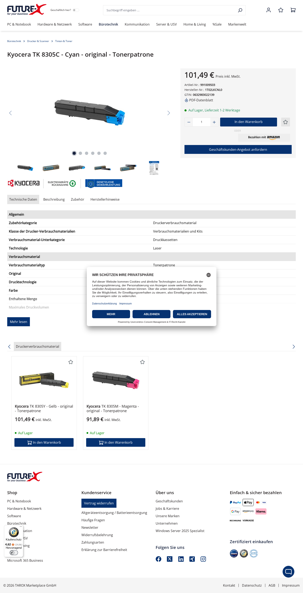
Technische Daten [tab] (23, 199)
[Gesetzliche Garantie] (103, 183)
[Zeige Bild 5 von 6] (99, 153)
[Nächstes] (169, 112)
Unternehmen (167, 523)
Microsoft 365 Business (25, 560)
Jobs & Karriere (167, 508)
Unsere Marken (168, 516)
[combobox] (169, 10)
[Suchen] (240, 10)
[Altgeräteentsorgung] (62, 183)
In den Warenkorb (249, 121)
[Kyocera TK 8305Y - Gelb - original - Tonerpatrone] (44, 380)
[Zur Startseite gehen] (26, 9)
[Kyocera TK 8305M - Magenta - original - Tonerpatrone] (116, 380)
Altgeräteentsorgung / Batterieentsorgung (114, 512)
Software (14, 516)
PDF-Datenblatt (200, 100)
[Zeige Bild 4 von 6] (92, 153)
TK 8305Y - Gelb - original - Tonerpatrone (44, 408)
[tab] (54, 199)
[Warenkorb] (292, 10)
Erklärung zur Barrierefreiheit (104, 549)
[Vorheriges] (10, 112)
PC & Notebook (19, 501)
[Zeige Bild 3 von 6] (86, 153)
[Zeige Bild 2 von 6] (80, 153)
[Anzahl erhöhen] (214, 122)
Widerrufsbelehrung (97, 535)
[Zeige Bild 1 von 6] (74, 153)
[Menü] (20, 527)
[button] (264, 137)
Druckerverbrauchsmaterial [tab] (37, 346)
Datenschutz (252, 585)
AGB (272, 585)
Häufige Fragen (93, 520)
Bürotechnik (16, 523)
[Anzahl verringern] (188, 122)
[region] (89, 122)
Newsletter (89, 527)
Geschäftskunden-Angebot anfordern (238, 149)
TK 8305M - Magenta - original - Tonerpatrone (113, 408)
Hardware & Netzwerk (24, 508)
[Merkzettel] (281, 10)
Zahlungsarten (92, 542)
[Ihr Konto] (269, 10)
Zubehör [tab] (77, 199)
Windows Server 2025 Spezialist (180, 531)
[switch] (14, 552)
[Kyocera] (23, 183)
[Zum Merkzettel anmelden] (285, 122)
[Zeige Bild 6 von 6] (105, 153)
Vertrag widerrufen (99, 503)
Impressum (291, 585)
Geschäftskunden (169, 501)
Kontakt (229, 585)
